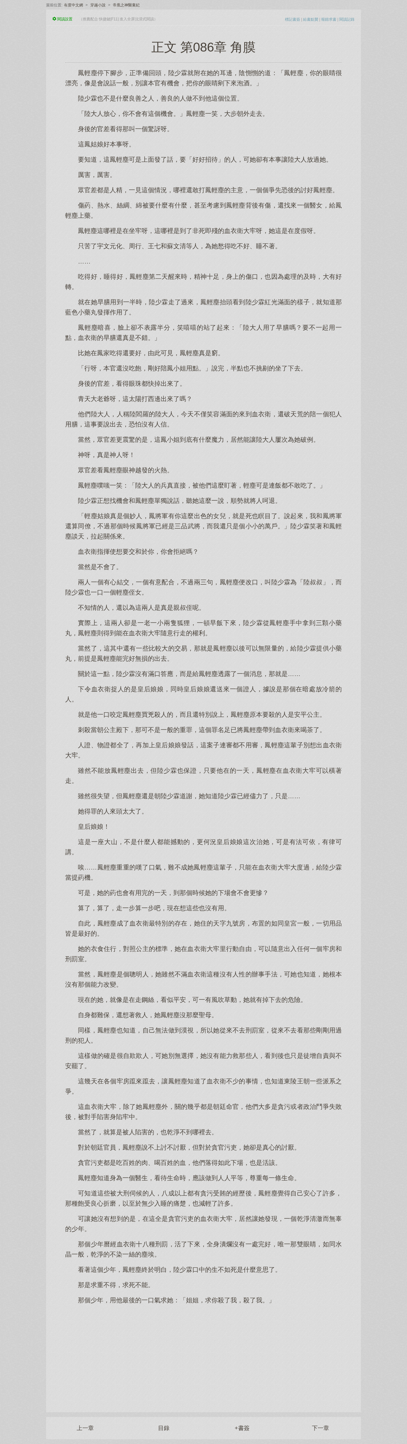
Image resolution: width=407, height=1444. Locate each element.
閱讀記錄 (347, 19)
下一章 (320, 1428)
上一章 (85, 1428)
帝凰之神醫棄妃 (126, 5)
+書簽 (242, 1428)
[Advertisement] (203, 1354)
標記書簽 (292, 19)
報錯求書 (328, 19)
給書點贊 (310, 19)
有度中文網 (73, 5)
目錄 (163, 1428)
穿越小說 (98, 5)
